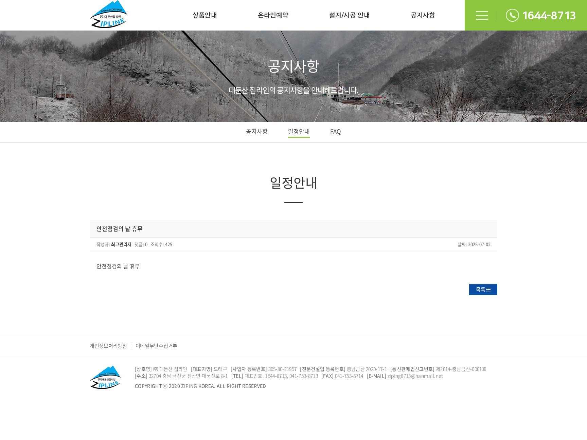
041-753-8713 (303, 375)
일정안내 (299, 131)
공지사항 (423, 15)
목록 (480, 289)
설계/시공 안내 (349, 15)
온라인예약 (273, 15)
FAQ (335, 131)
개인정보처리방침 (108, 345)
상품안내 (205, 15)
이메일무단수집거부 (156, 345)
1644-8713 (548, 16)
